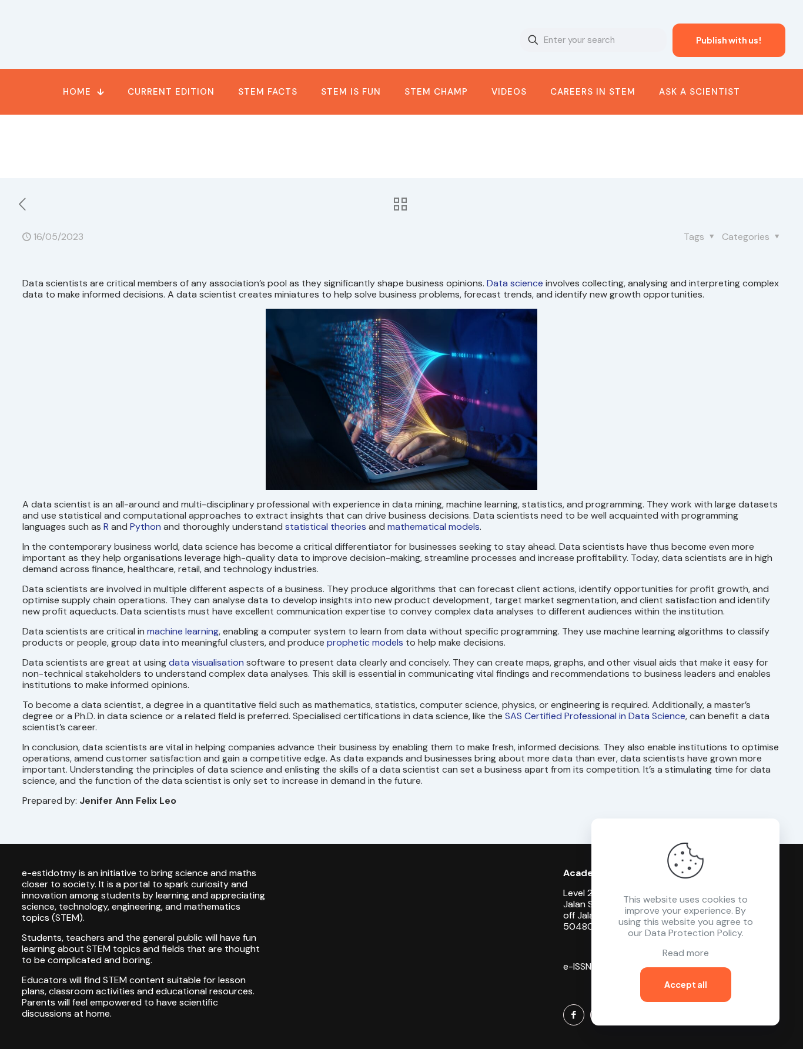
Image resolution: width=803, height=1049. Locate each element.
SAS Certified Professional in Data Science (595, 716)
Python (145, 526)
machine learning (183, 631)
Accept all (685, 984)
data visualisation (206, 662)
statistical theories (325, 526)
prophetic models (365, 642)
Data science (515, 283)
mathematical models (433, 526)
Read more (686, 952)
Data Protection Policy (693, 933)
